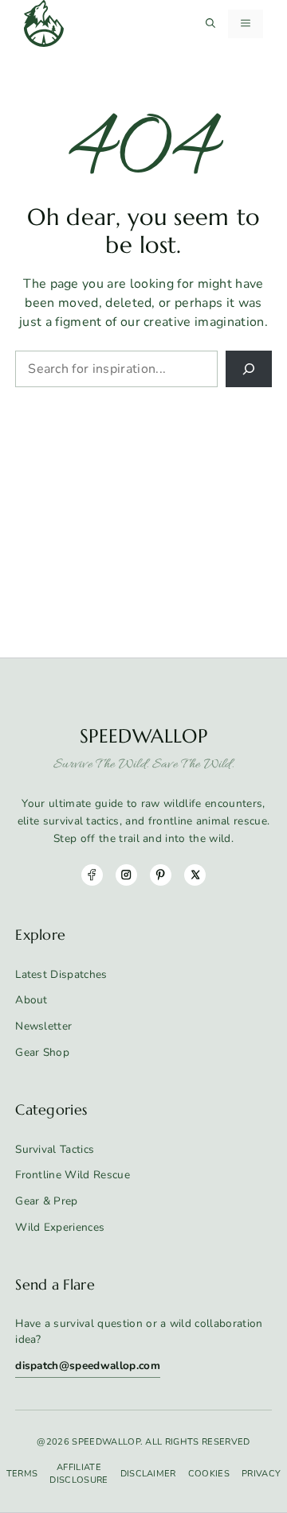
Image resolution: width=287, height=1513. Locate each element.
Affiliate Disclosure (78, 1473)
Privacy (261, 1474)
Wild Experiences (59, 1227)
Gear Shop (42, 1052)
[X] (195, 875)
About (31, 999)
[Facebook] (92, 875)
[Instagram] (126, 875)
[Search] (249, 369)
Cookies (209, 1474)
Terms (22, 1474)
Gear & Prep (46, 1200)
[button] (210, 24)
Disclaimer (148, 1474)
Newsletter (43, 1026)
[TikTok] (160, 875)
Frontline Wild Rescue (72, 1174)
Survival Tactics (54, 1149)
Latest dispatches (61, 974)
